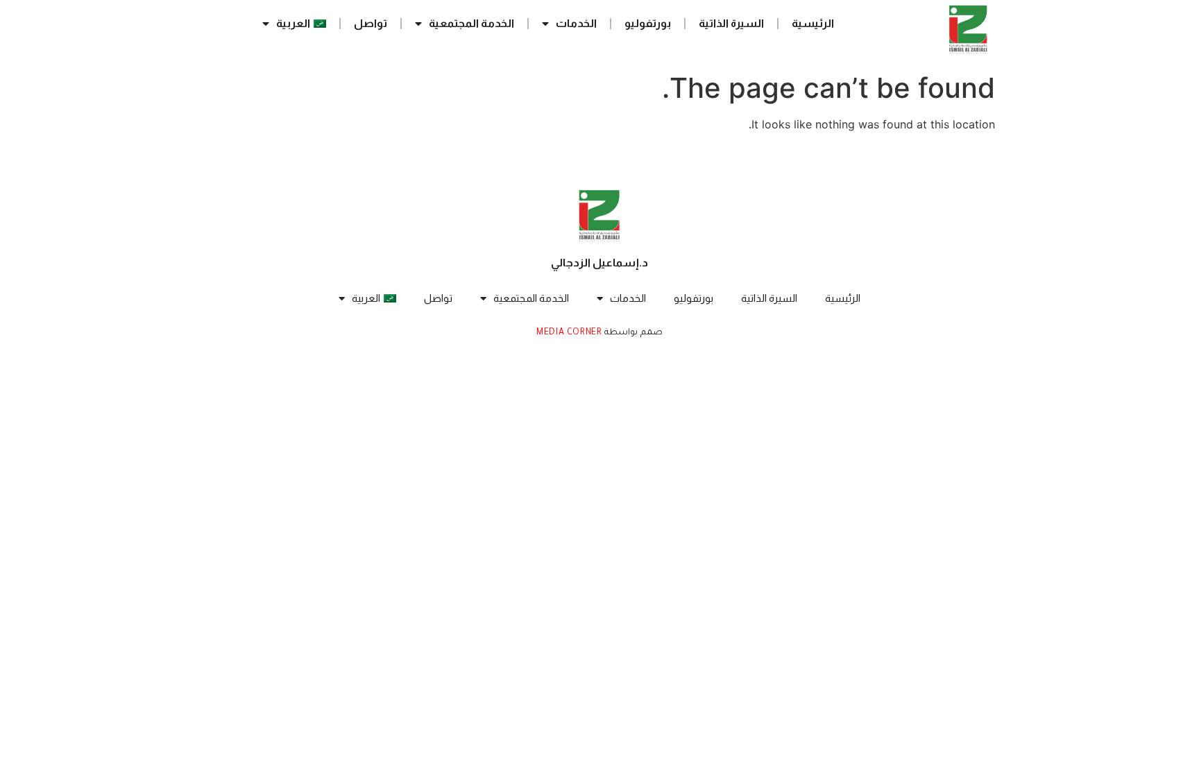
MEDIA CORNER (569, 333)
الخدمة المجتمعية (471, 23)
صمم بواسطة (632, 333)
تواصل (370, 23)
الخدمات (576, 23)
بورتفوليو (647, 23)
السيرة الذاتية (731, 23)
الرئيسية (813, 23)
